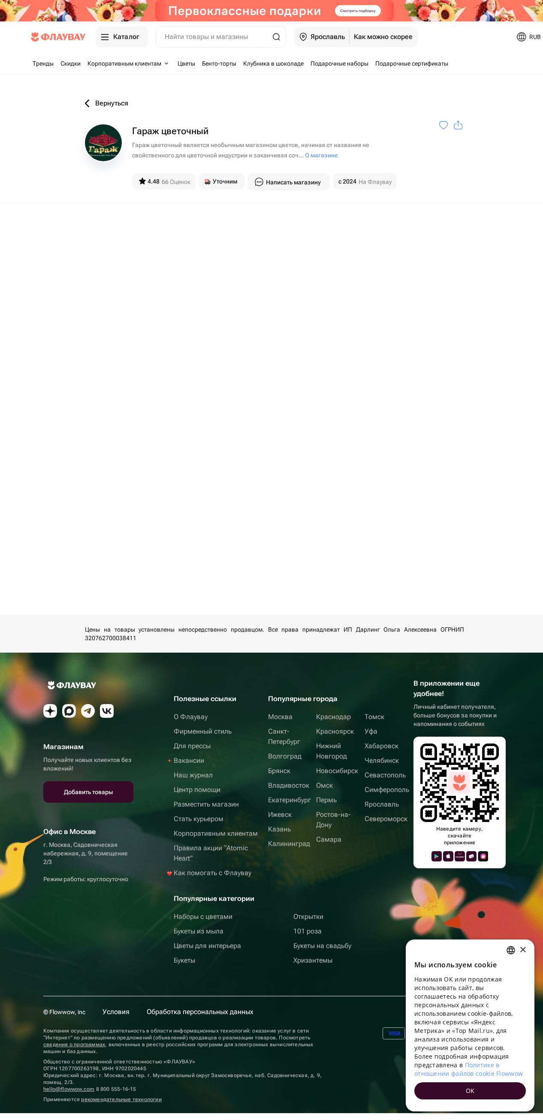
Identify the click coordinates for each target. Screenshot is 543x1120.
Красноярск (335, 731)
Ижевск (280, 814)
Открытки (308, 916)
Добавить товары (88, 792)
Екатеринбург (289, 800)
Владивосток (288, 785)
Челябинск (382, 760)
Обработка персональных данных (200, 1012)
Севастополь (385, 775)
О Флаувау (191, 717)
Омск (324, 785)
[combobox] (511, 950)
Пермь (326, 800)
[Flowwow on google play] (436, 856)
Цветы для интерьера (207, 946)
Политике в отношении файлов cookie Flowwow (468, 1069)
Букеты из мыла (198, 931)
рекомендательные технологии (121, 1099)
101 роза (307, 931)
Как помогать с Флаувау (212, 873)
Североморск (386, 819)
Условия (116, 1012)
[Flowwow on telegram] (88, 711)
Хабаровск (381, 746)
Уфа (371, 731)
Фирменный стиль (203, 731)
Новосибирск (337, 771)
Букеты (184, 960)
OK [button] (470, 1091)
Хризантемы (312, 960)
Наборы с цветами (203, 916)
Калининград (289, 844)
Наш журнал (193, 775)
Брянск (279, 771)
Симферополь (387, 790)
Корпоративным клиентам (216, 833)
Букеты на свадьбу (322, 946)
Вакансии (189, 760)
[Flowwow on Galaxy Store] (483, 856)
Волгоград (285, 756)
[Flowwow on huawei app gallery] (460, 856)
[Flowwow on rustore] (471, 856)
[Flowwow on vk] (107, 711)
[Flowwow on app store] (448, 856)
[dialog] (470, 1025)
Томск (374, 717)
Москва (280, 717)
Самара (328, 839)
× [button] (522, 950)
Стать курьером (198, 819)
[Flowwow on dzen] (50, 711)
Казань (279, 829)
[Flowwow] (58, 37)
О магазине (321, 155)
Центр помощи (197, 790)
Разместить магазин (206, 804)
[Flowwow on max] (69, 711)
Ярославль (382, 804)
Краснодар (333, 717)
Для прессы (192, 746)
